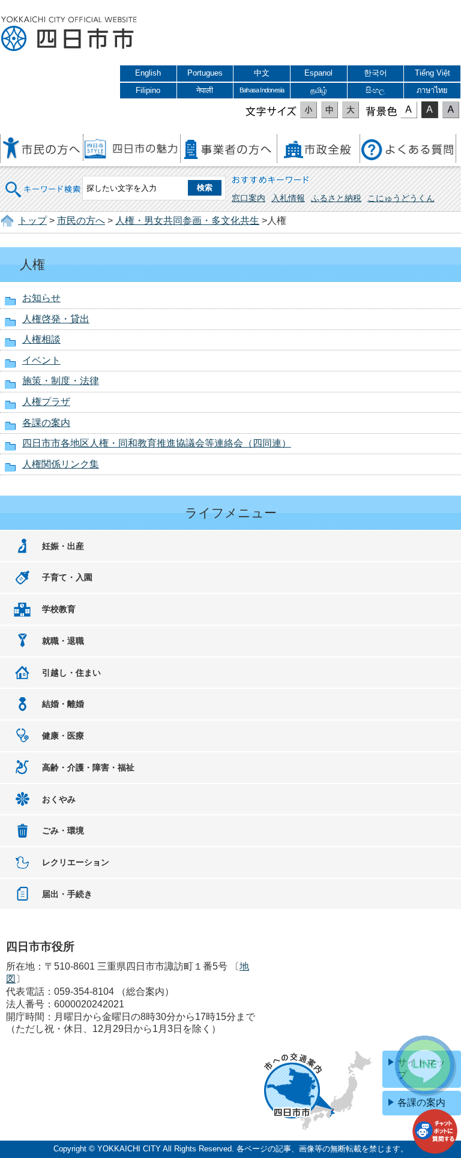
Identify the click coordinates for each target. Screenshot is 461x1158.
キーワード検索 (43, 181)
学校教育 (59, 609)
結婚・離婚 (63, 704)
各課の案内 (46, 423)
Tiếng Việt (432, 72)
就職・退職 (63, 641)
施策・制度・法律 (60, 381)
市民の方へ (81, 220)
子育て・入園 (67, 577)
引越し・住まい (71, 672)
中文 (262, 72)
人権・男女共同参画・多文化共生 (187, 220)
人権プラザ (46, 402)
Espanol (318, 72)
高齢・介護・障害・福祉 (88, 767)
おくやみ (59, 799)
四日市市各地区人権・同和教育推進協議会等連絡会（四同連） (156, 443)
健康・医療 (63, 735)
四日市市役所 (69, 34)
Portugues (205, 72)
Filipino (148, 90)
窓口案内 (248, 198)
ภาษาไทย (432, 90)
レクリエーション (75, 862)
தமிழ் (318, 90)
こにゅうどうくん (401, 198)
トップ (32, 220)
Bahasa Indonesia (262, 90)
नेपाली (204, 90)
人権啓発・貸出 (55, 319)
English (148, 72)
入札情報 (288, 198)
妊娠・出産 (63, 546)
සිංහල (375, 90)
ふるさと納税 (336, 198)
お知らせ (41, 298)
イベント (41, 360)
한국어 (375, 72)
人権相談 (41, 339)
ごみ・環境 (63, 830)
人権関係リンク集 (60, 464)
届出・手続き (67, 894)
